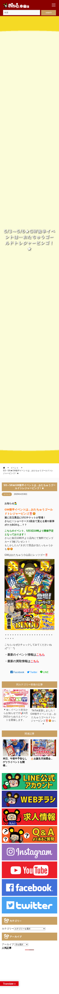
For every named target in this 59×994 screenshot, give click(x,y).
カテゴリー (8, 928)
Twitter (33, 672)
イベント (7, 494)
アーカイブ (8, 944)
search (49, 12)
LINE (46, 672)
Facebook (18, 672)
